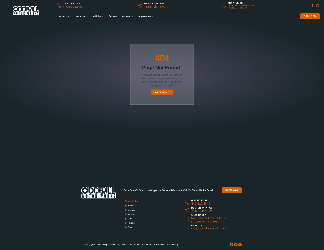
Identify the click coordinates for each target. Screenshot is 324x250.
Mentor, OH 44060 (154, 3)
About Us (64, 16)
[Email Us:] (187, 227)
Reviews (113, 16)
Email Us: (197, 226)
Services (80, 16)
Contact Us (127, 16)
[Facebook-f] (231, 244)
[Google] (240, 244)
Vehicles (97, 16)
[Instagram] (236, 244)
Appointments (145, 16)
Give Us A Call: (72, 3)
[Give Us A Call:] (187, 202)
